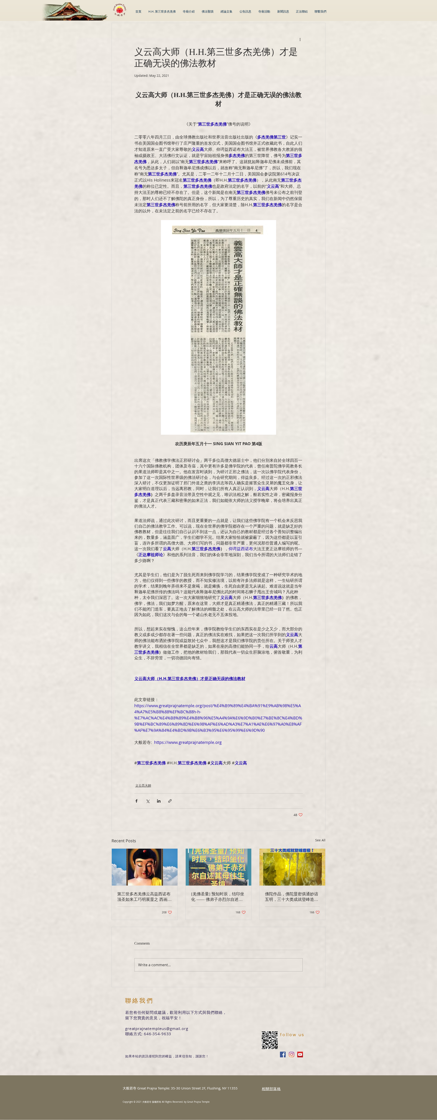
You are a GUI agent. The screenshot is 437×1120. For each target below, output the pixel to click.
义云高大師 (143, 785)
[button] (226, 11)
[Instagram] (291, 1054)
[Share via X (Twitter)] (147, 801)
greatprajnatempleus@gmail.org (156, 1028)
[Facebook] (283, 1054)
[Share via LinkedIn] (159, 801)
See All (320, 840)
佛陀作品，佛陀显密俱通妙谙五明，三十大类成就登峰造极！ (291, 897)
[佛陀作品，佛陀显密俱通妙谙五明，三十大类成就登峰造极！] (292, 867)
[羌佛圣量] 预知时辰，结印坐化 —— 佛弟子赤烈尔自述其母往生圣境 (217, 897)
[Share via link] (170, 801)
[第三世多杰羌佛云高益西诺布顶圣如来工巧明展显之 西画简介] (145, 867)
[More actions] (300, 39)
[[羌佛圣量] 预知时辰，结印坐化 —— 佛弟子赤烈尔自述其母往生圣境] (219, 867)
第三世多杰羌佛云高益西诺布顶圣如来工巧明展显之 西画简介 (144, 897)
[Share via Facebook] (136, 801)
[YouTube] (300, 1054)
